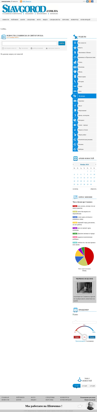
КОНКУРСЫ (74, 19)
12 (77, 178)
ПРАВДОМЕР (84, 310)
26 (77, 184)
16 (91, 178)
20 (81, 181)
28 (84, 184)
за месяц (75, 189)
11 (74, 178)
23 (91, 181)
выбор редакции (38, 48)
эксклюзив (25, 48)
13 (81, 178)
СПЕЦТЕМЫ (31, 19)
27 (81, 184)
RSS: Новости (27, 1)
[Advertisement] (79, 9)
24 (94, 181)
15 (87, 178)
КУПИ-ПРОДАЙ (85, 19)
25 (74, 184)
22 (87, 181)
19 (77, 181)
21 (84, 181)
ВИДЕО (45, 19)
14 (84, 178)
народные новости (54, 48)
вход (84, 1)
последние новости (10, 48)
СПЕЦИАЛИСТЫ (55, 19)
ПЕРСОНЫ (65, 19)
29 (87, 184)
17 (94, 178)
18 (74, 181)
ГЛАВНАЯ (5, 397)
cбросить (93, 189)
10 (94, 174)
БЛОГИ (22, 19)
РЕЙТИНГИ (14, 19)
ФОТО (39, 19)
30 (91, 184)
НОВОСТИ (6, 19)
